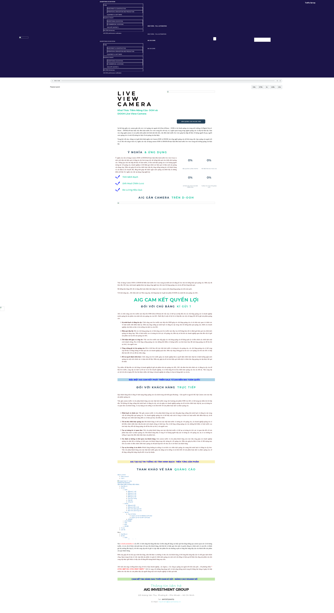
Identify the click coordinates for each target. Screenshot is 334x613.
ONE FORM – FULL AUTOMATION (157, 26)
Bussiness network (108, 17)
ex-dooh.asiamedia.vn (127, 544)
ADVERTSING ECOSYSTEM (107, 1)
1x (267, 87)
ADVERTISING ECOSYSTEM (115, 21)
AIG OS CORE (151, 40)
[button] (119, 39)
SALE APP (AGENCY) (112, 27)
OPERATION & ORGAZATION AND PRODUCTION (120, 11)
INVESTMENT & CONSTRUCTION (116, 8)
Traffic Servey (310, 3)
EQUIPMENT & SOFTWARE (114, 14)
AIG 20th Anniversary (109, 30)
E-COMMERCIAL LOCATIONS (115, 24)
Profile (105, 5)
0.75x (261, 87)
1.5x (279, 87)
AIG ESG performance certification (112, 33)
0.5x (254, 87)
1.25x (273, 87)
